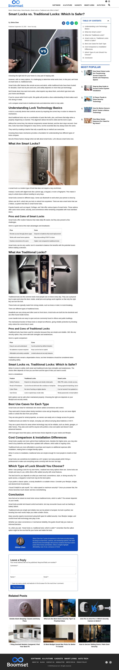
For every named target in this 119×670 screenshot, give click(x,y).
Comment (14, 565)
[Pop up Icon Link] (109, 5)
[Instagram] (109, 1)
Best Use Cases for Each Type (95, 44)
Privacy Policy (82, 662)
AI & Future (67, 5)
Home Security (26, 10)
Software (56, 5)
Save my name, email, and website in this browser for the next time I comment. (38, 583)
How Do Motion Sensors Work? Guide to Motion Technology (101, 110)
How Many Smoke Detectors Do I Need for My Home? (101, 121)
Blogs (42, 662)
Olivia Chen (20, 547)
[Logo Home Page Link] (16, 3)
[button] (63, 23)
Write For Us (70, 662)
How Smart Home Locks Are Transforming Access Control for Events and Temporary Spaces (101, 75)
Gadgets (78, 5)
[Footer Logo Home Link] (17, 662)
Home (10, 10)
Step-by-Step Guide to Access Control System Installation (101, 88)
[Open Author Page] (20, 541)
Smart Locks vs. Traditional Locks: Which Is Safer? (97, 39)
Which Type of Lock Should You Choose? (96, 53)
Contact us (50, 662)
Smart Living (89, 5)
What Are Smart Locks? (93, 32)
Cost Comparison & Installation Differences (95, 48)
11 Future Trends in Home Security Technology (99, 99)
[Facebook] (106, 1)
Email (46, 577)
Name (12, 577)
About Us (35, 662)
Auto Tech (101, 5)
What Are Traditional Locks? (94, 35)
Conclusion (89, 58)
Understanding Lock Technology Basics (96, 28)
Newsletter (60, 662)
